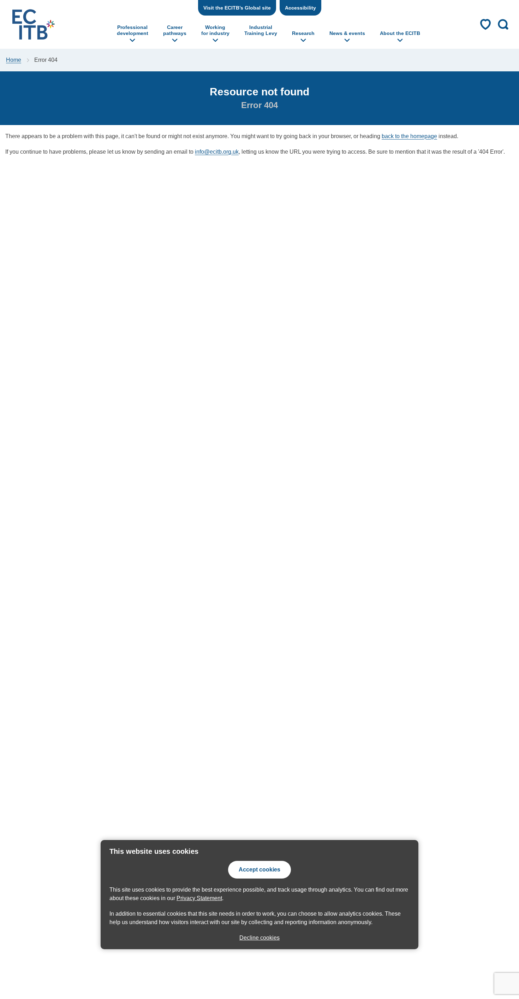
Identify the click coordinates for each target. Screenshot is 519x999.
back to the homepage (409, 136)
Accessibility (300, 8)
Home (13, 60)
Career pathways (174, 30)
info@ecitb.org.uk (217, 152)
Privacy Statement (199, 898)
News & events (347, 33)
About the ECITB (400, 33)
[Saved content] (485, 24)
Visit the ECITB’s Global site (237, 8)
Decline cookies (259, 938)
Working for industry (215, 30)
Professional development (132, 30)
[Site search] (503, 24)
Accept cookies (259, 870)
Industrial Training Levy (260, 30)
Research (303, 33)
